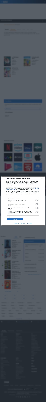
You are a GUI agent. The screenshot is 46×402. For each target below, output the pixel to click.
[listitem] (23, 197)
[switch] (36, 200)
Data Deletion (16, 223)
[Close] (42, 179)
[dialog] (23, 201)
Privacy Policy (29, 223)
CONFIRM (15, 219)
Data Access (23, 223)
